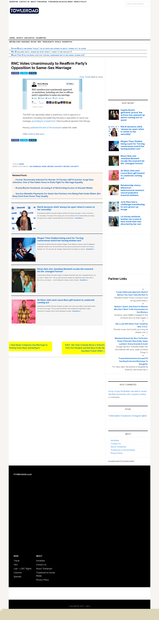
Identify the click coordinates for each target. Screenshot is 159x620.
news (41, 134)
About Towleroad (118, 447)
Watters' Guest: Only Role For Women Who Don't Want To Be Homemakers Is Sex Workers (131, 309)
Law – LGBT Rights (23, 568)
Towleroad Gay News (80, 11)
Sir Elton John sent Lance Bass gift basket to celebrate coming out (133, 174)
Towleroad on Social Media (123, 450)
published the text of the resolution (46, 127)
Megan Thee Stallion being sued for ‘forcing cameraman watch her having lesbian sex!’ (48, 55)
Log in (87, 606)
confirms (31, 134)
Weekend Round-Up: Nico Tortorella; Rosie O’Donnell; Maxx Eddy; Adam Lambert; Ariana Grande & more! (131, 341)
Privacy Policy (117, 453)
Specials (17, 576)
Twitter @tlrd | (114, 416)
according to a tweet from (44, 121)
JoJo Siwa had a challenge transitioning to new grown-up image (133, 206)
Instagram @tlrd (139, 416)
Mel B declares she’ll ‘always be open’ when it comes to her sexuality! (41, 52)
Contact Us (116, 444)
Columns (18, 572)
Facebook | (126, 416)
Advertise (115, 440)
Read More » (79, 218)
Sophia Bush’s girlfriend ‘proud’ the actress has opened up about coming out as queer (48, 48)
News (21, 164)
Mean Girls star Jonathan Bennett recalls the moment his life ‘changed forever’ (132, 160)
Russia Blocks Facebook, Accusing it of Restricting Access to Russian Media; (54, 188)
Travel (16, 561)
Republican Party (55, 166)
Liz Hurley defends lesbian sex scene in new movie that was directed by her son (131, 220)
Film (16, 565)
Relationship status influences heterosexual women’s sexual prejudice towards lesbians (132, 190)
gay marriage (35, 166)
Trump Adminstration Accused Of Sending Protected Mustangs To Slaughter (133, 361)
